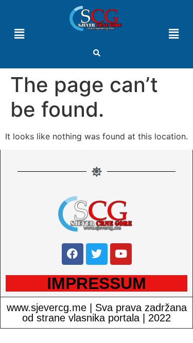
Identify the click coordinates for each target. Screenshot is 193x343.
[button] (96, 53)
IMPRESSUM (96, 283)
